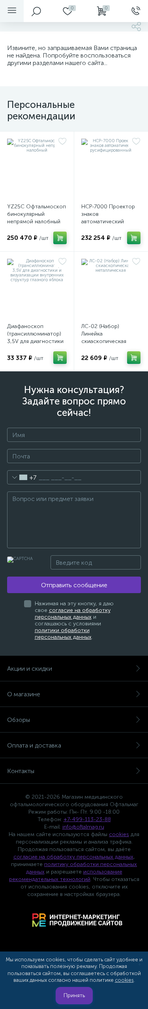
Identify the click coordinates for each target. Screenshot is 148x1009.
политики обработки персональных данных (63, 633)
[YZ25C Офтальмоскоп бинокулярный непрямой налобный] (37, 168)
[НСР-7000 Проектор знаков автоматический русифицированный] (111, 168)
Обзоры (18, 719)
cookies (119, 834)
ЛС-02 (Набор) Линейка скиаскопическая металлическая (103, 337)
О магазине (23, 694)
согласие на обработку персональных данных (73, 613)
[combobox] (21, 477)
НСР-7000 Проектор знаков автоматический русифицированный (108, 217)
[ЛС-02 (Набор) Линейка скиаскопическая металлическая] (111, 288)
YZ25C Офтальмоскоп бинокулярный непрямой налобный (36, 214)
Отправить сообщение (74, 585)
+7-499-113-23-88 (87, 819)
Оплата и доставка (34, 745)
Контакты (20, 771)
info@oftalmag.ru (83, 827)
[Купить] (60, 238)
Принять (74, 995)
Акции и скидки (29, 668)
